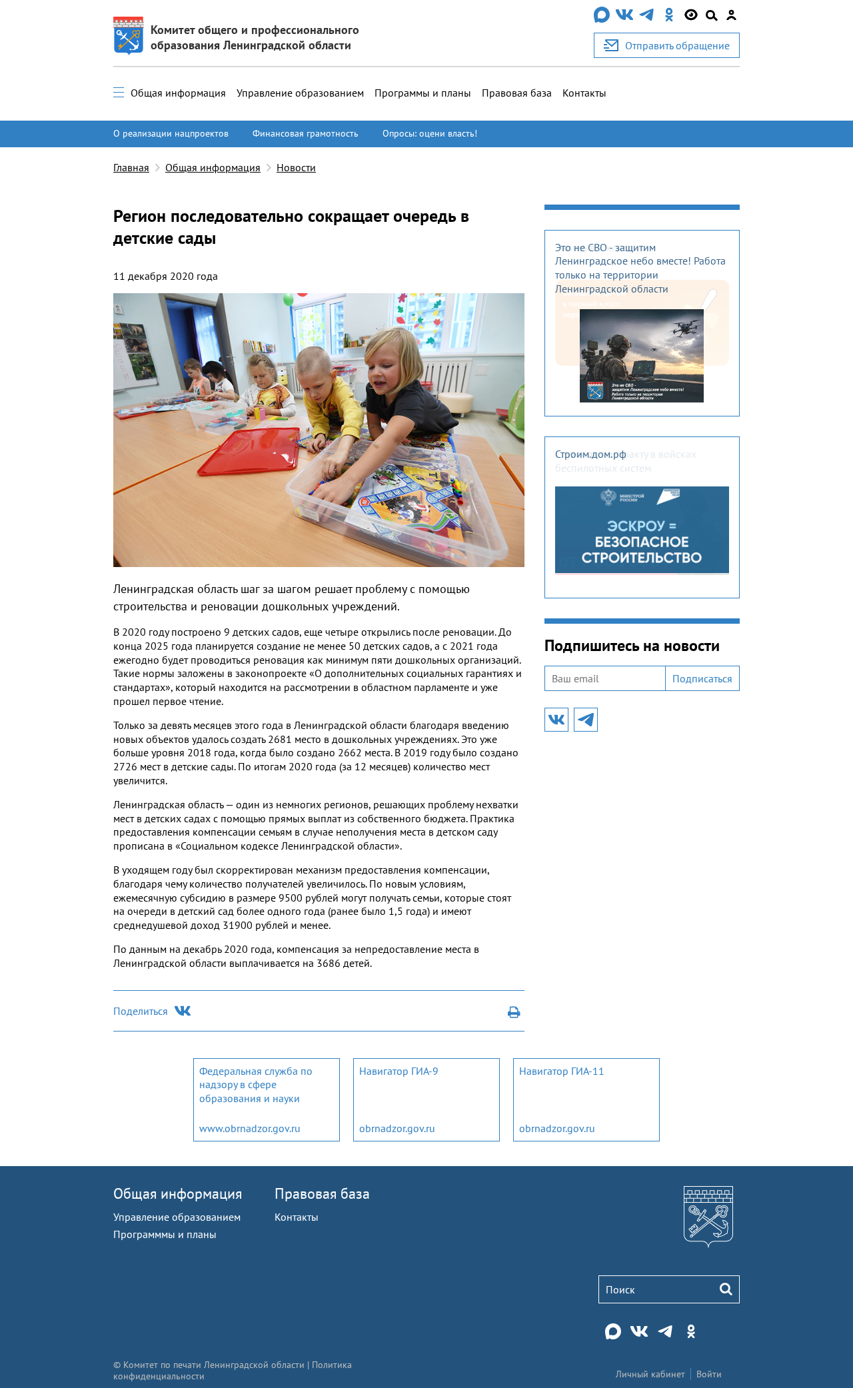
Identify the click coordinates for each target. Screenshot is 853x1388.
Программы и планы (423, 92)
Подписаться (702, 678)
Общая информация (178, 92)
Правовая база (517, 92)
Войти (709, 1374)
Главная (131, 167)
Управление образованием (300, 92)
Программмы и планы (165, 1234)
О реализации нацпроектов (171, 133)
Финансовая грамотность (306, 133)
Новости (296, 167)
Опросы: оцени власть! (430, 133)
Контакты (584, 92)
